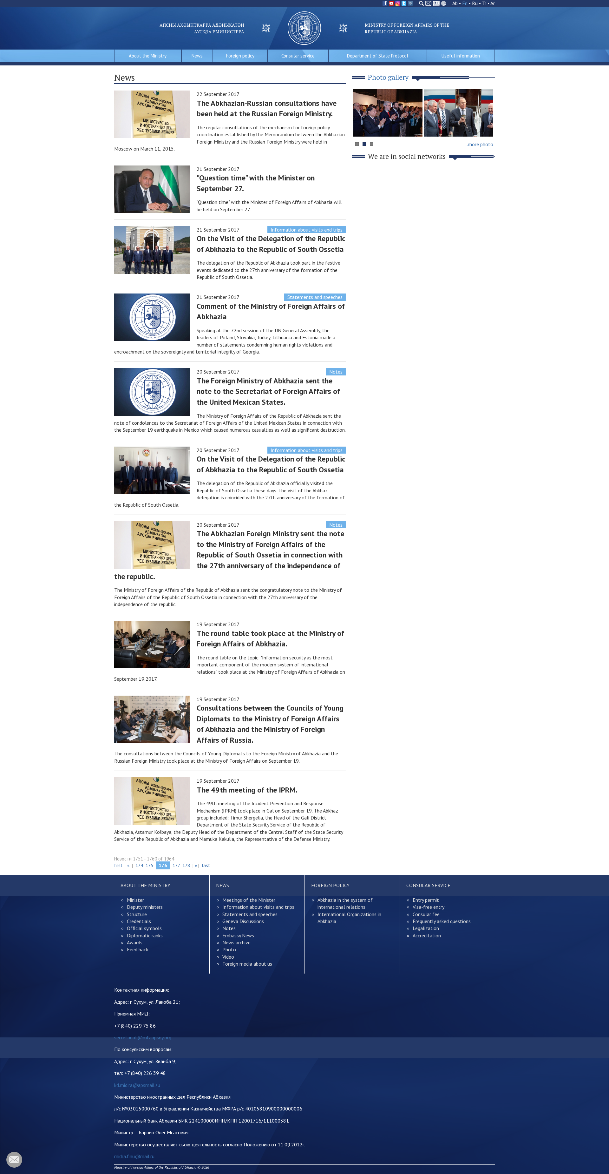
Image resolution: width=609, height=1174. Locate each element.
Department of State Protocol (377, 56)
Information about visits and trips (307, 229)
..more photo (479, 144)
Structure (137, 914)
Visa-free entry (428, 907)
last (206, 865)
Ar (492, 3)
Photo (229, 949)
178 (186, 865)
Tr (484, 3)
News (197, 56)
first (118, 865)
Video (228, 957)
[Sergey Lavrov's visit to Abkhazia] (458, 113)
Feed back (137, 949)
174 (139, 865)
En (465, 3)
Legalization (426, 928)
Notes (336, 371)
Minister (135, 900)
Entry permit (426, 900)
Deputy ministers (145, 907)
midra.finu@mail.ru (134, 1156)
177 (176, 865)
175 (149, 865)
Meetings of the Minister (248, 900)
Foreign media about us (247, 964)
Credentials (139, 921)
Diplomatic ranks (145, 935)
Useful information (461, 56)
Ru (475, 3)
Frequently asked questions (442, 921)
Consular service (298, 56)
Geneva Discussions (243, 921)
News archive (236, 942)
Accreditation (427, 935)
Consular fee (426, 914)
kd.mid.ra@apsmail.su (137, 1085)
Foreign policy (240, 56)
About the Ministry (148, 56)
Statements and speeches (315, 297)
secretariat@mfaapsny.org (142, 1037)
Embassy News (238, 935)
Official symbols (144, 928)
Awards (134, 942)
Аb (455, 3)
